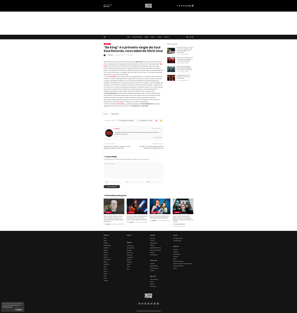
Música (107, 44)
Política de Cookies (7, 307)
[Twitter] (179, 6)
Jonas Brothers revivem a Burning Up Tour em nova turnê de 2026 (183, 76)
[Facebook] (177, 6)
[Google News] (190, 6)
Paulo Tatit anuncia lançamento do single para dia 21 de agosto (159, 217)
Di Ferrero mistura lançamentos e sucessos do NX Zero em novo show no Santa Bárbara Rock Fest (137, 218)
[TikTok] (188, 6)
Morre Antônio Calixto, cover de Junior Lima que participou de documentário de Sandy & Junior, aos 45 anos (114, 218)
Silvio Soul (115, 114)
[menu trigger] (105, 37)
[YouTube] (186, 6)
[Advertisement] (148, 23)
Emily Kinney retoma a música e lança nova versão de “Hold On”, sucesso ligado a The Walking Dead (185, 50)
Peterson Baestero (180, 224)
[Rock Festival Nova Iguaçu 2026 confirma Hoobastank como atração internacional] (171, 69)
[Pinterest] (182, 6)
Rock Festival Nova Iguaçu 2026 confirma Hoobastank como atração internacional (184, 68)
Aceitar (18, 309)
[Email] (161, 121)
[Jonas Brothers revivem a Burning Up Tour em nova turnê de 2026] (171, 78)
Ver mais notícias (156, 128)
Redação (110, 55)
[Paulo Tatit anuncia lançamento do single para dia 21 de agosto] (160, 206)
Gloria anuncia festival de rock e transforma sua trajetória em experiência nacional (185, 59)
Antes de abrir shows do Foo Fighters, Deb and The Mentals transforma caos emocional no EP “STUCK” (183, 218)
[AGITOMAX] (148, 6)
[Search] (192, 37)
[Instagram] (184, 6)
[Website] (153, 138)
